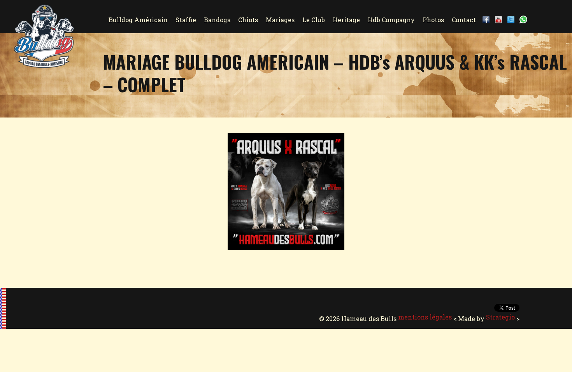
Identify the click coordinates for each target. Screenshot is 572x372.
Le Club (313, 20)
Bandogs (217, 20)
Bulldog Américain (138, 20)
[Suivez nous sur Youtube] (500, 19)
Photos (433, 20)
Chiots (248, 20)
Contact (464, 20)
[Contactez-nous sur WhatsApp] (525, 19)
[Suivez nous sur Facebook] (487, 19)
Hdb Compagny (391, 20)
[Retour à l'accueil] (44, 64)
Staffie (185, 20)
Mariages (280, 20)
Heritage (346, 20)
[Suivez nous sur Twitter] (512, 19)
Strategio (500, 317)
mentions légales (425, 317)
